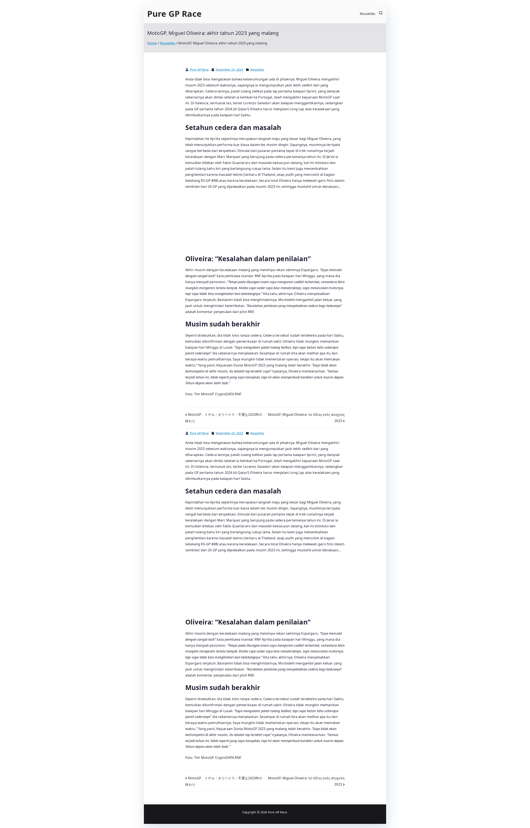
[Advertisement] (265, 224)
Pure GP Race (174, 13)
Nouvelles (367, 13)
